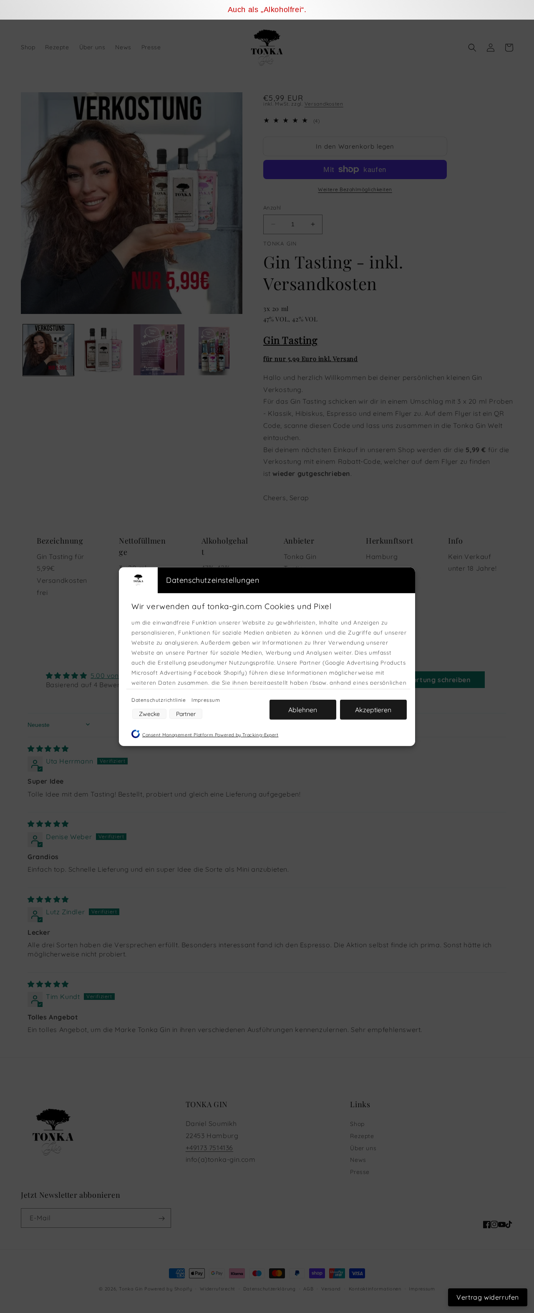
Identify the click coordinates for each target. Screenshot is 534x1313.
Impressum (205, 699)
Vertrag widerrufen (487, 1297)
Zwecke (149, 713)
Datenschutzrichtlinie (159, 699)
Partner (186, 713)
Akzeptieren (373, 709)
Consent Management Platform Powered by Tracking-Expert (210, 734)
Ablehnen (302, 709)
